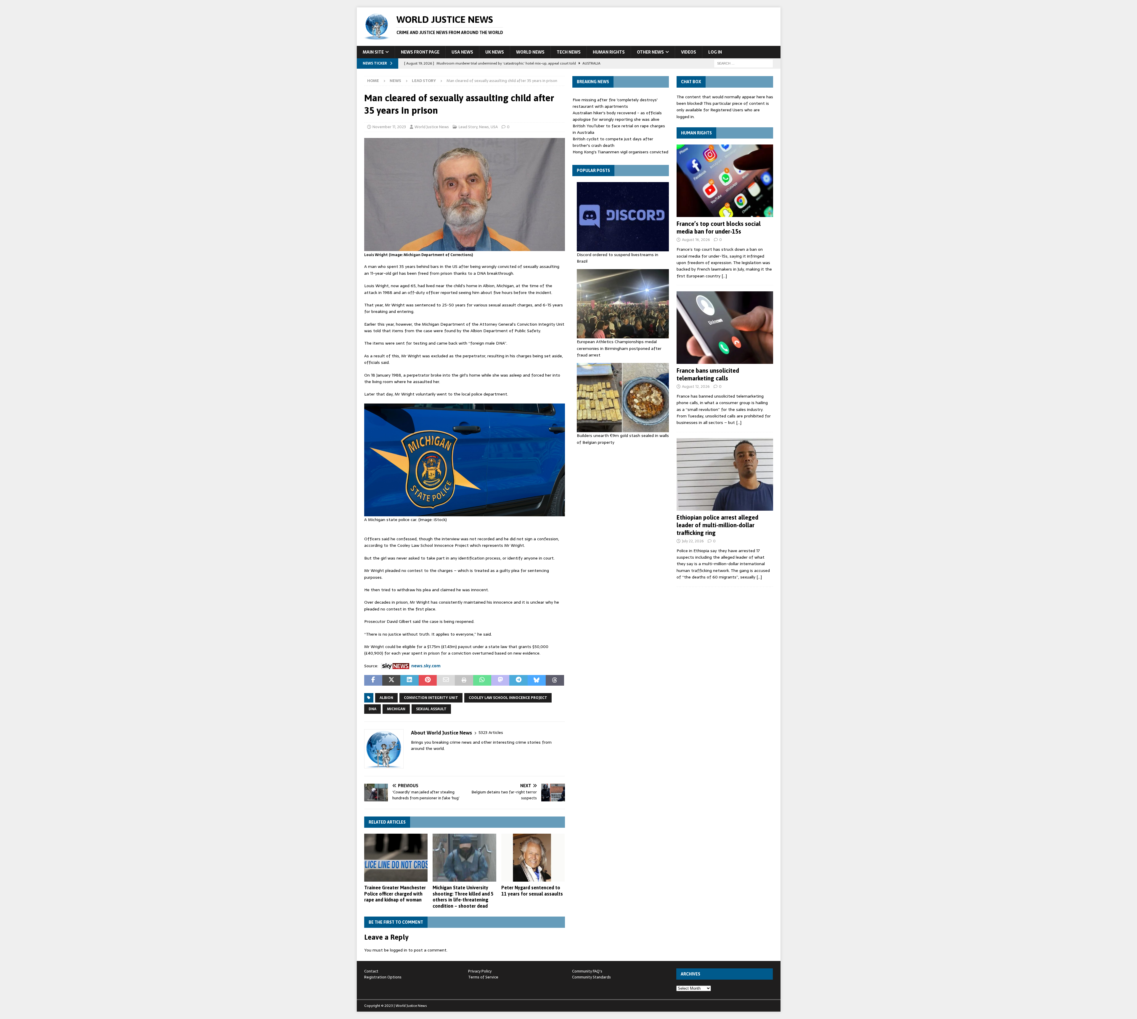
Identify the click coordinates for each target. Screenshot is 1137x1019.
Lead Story (468, 127)
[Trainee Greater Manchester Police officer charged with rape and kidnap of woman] (396, 857)
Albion (386, 698)
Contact (371, 971)
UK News (494, 52)
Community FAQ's (587, 971)
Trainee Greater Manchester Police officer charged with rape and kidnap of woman (395, 894)
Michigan (396, 709)
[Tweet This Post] (391, 680)
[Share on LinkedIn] (409, 680)
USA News (462, 52)
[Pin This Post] (428, 680)
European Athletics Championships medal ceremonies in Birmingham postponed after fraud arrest (619, 348)
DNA (372, 709)
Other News (650, 52)
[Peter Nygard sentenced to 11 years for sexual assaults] (533, 857)
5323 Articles (490, 732)
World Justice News (432, 127)
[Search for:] (743, 63)
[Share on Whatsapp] (482, 680)
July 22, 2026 (693, 541)
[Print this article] (464, 680)
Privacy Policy (480, 971)
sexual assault (431, 709)
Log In (715, 52)
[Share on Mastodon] (500, 680)
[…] (724, 276)
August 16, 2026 (696, 240)
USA (494, 127)
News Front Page (420, 52)
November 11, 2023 (389, 127)
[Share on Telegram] (518, 680)
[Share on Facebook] (373, 680)
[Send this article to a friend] (446, 680)
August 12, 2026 (696, 386)
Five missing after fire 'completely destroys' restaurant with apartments (615, 103)
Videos (688, 52)
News (395, 81)
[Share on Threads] (555, 680)
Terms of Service (483, 977)
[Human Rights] (725, 180)
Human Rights (609, 52)
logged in (398, 950)
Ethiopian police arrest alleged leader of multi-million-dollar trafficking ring (717, 525)
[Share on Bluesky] (537, 680)
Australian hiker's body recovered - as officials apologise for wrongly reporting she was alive (617, 116)
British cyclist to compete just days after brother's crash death (613, 142)
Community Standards (591, 977)
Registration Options (383, 977)
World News (530, 52)
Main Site (373, 52)
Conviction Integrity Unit (431, 698)
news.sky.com (426, 666)
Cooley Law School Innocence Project (508, 698)
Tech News (569, 52)
